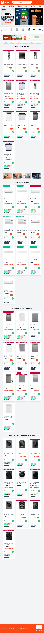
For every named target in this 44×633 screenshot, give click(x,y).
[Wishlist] (5, 71)
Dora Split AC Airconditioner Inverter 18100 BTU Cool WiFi (35, 200)
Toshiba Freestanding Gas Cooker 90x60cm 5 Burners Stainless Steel (22, 64)
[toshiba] (6, 42)
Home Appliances (11, 6)
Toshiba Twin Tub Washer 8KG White (21, 94)
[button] (39, 630)
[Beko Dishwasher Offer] (21, 16)
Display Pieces (40, 6)
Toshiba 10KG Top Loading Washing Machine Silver (34, 125)
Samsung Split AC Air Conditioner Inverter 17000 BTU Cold (21, 261)
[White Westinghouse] (26, 176)
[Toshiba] (17, 176)
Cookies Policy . (5, 627)
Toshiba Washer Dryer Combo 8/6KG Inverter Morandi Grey (34, 484)
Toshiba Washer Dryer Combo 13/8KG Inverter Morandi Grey (8, 545)
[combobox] (22, 2)
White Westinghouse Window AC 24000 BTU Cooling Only (22, 230)
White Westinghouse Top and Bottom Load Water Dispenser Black (8, 64)
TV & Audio (25, 6)
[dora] (19, 42)
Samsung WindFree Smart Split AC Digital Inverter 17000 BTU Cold (9, 261)
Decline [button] (39, 628)
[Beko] (7, 176)
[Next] (43, 30)
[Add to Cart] (13, 71)
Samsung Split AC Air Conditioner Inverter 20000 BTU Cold (34, 261)
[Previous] (1, 30)
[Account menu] (42, 2)
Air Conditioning (4, 6)
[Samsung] (7, 16)
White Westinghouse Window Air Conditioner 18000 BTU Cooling (8, 230)
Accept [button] (39, 626)
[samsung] (38, 42)
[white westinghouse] (25, 42)
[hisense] (32, 42)
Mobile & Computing (32, 6)
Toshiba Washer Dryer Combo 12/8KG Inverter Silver (8, 453)
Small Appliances (19, 6)
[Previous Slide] (2, 17)
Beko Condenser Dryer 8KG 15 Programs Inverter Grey (21, 514)
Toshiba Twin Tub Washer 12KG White (21, 124)
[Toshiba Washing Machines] (36, 176)
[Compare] (7, 71)
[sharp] (12, 42)
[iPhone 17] (36, 16)
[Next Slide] (41, 17)
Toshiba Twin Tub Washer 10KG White (8, 155)
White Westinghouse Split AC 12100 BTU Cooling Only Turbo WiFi (9, 200)
